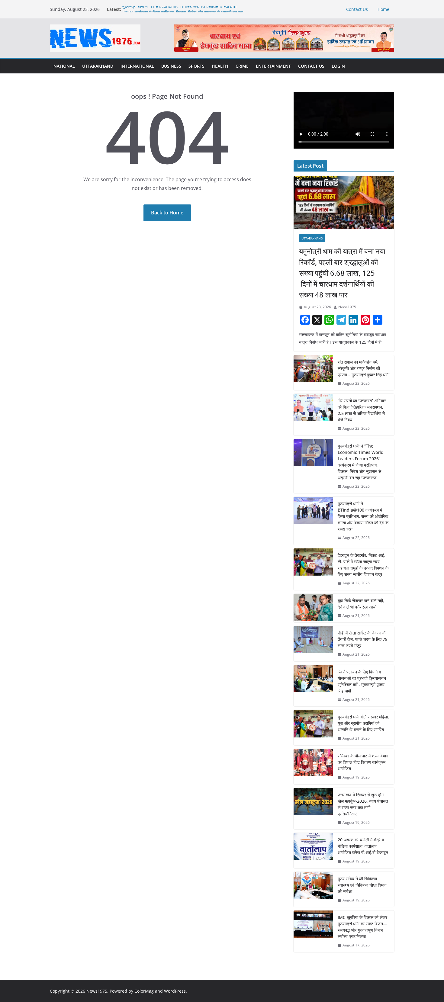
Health (220, 66)
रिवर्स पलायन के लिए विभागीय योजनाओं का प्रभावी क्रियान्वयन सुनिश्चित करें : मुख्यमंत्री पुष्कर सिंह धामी (362, 681)
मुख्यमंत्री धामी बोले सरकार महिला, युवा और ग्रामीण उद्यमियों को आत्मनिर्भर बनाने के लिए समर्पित (363, 723)
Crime (242, 66)
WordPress (175, 991)
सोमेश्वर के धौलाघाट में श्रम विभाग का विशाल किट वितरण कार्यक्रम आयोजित (363, 762)
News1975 (347, 307)
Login (338, 66)
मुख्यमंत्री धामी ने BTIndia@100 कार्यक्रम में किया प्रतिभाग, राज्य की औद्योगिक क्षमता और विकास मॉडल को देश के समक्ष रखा (363, 516)
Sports (196, 66)
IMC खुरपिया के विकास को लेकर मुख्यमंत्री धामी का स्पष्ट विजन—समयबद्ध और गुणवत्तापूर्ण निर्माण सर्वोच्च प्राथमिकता (362, 926)
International (137, 66)
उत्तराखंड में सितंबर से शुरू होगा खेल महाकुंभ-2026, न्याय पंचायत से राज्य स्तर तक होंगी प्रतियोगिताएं (363, 804)
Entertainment (273, 66)
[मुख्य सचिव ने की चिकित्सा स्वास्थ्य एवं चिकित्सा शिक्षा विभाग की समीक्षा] (313, 889)
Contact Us (357, 9)
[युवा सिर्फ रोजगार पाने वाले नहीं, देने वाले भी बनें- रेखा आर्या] (313, 608)
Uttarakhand (97, 66)
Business (171, 66)
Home (383, 9)
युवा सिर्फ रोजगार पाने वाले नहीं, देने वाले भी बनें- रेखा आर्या (361, 604)
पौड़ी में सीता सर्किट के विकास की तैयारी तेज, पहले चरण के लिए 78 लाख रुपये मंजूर (363, 639)
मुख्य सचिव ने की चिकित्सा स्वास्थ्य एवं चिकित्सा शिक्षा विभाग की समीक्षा (362, 885)
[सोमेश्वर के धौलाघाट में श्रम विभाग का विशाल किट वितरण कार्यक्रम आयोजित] (313, 766)
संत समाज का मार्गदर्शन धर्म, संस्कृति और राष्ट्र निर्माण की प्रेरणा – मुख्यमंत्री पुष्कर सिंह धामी (363, 368)
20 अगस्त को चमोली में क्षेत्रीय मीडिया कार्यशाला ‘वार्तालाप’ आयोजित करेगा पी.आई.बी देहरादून (363, 846)
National (64, 66)
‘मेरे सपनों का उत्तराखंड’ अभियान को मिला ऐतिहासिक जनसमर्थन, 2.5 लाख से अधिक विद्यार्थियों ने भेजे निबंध (362, 410)
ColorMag (144, 991)
